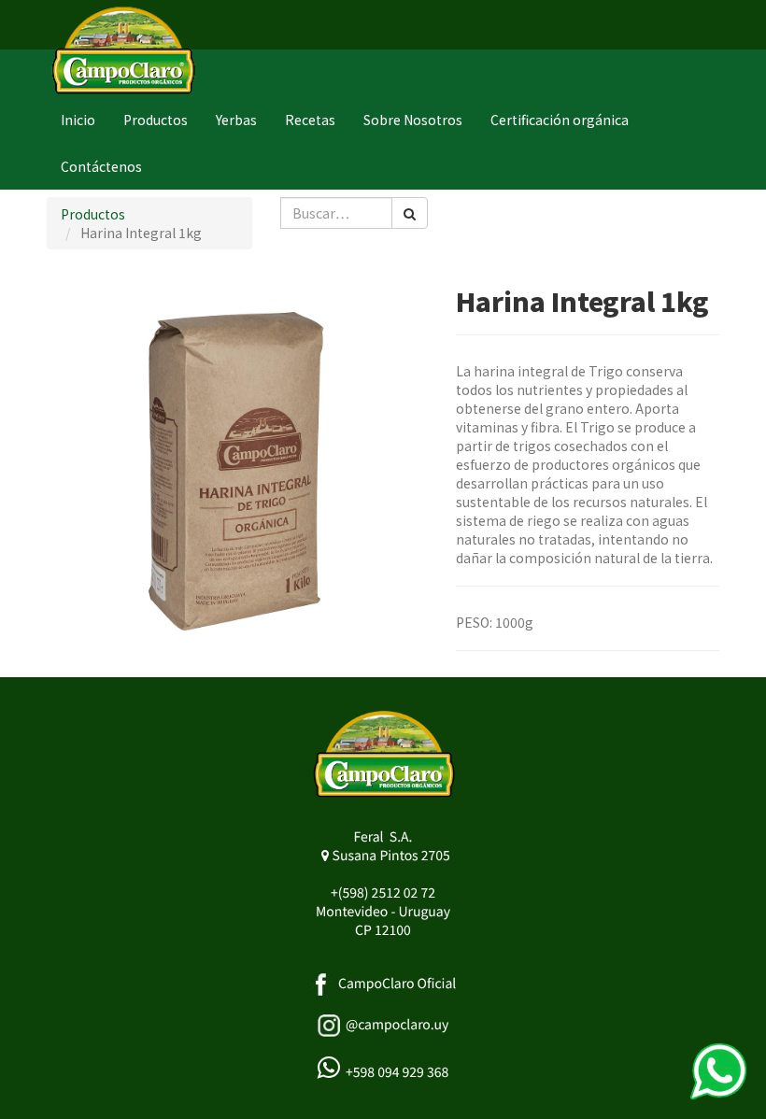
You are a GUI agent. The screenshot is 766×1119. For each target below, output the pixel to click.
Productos (93, 214)
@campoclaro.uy (397, 1024)
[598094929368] (718, 1071)
